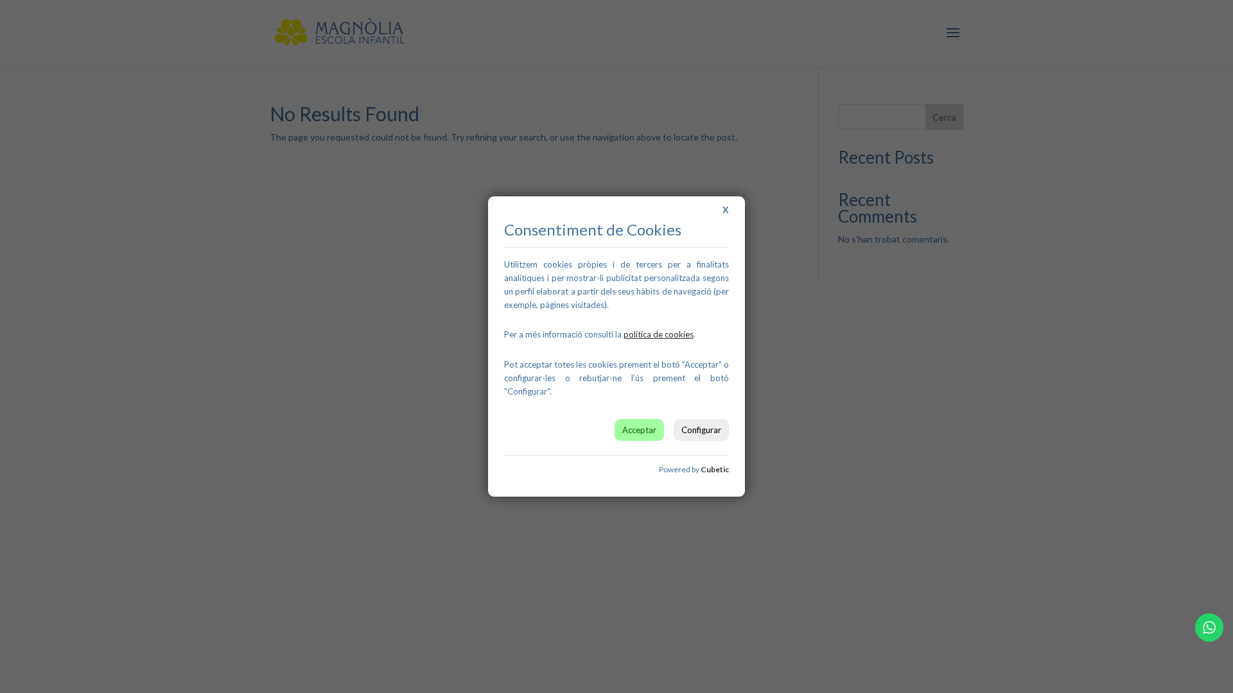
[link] (659, 334)
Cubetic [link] (715, 469)
